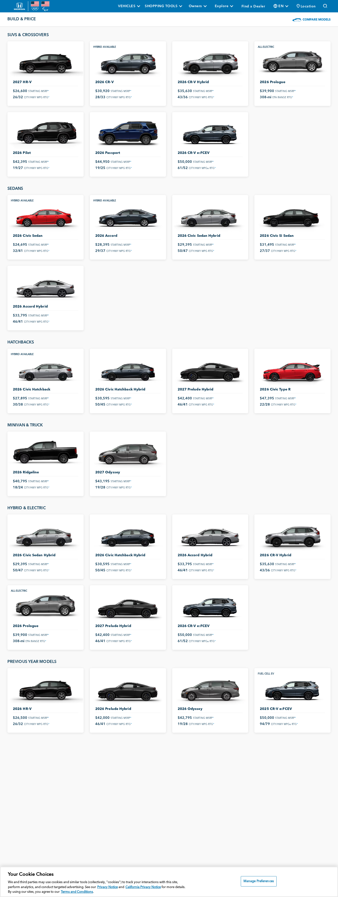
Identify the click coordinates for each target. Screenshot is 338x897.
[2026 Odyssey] (210, 688)
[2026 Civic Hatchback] (45, 369)
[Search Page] (325, 6)
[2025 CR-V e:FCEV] (292, 688)
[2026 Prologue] (292, 62)
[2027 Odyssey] (128, 452)
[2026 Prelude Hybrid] (128, 688)
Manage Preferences (258, 881)
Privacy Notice (107, 887)
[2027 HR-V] (45, 62)
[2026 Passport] (128, 132)
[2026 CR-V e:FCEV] (210, 132)
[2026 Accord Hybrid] (45, 286)
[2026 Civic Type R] (292, 369)
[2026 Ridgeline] (45, 452)
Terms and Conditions (77, 892)
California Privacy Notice (143, 887)
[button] (306, 6)
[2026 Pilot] (45, 132)
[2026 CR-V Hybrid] (210, 62)
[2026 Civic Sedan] (45, 215)
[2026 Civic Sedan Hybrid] (210, 215)
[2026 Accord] (128, 215)
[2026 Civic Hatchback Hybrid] (128, 369)
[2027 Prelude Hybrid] (210, 369)
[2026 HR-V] (45, 688)
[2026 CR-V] (128, 62)
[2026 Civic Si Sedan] (292, 215)
